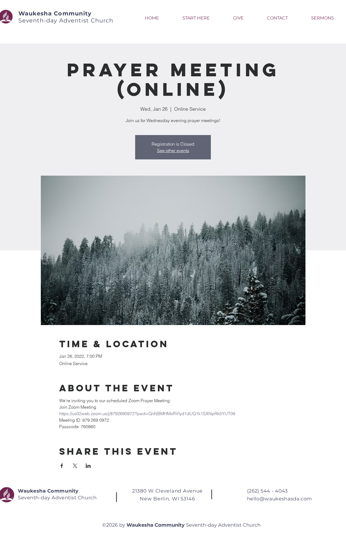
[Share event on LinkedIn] (88, 466)
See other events (173, 150)
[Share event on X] (75, 466)
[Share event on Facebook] (61, 466)
